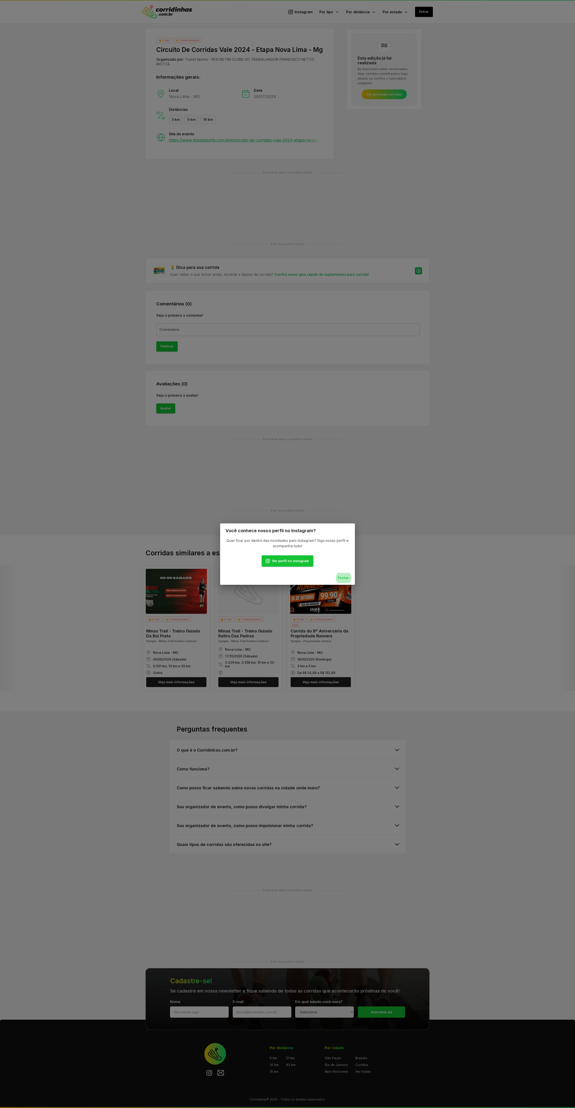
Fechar (343, 578)
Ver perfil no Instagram (290, 561)
